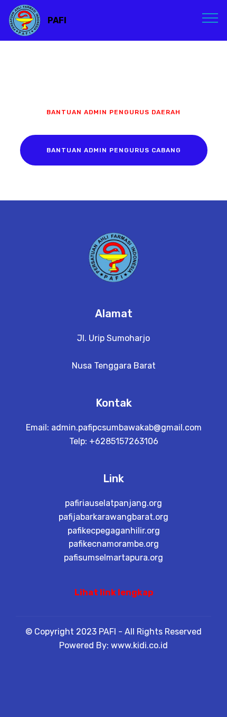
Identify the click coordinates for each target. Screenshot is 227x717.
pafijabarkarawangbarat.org (113, 517)
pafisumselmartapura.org (113, 558)
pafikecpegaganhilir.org (114, 531)
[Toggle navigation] (210, 17)
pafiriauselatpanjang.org (113, 503)
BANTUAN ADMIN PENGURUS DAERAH (113, 112)
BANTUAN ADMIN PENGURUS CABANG (113, 150)
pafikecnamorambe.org (114, 544)
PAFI (57, 20)
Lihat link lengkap (113, 592)
